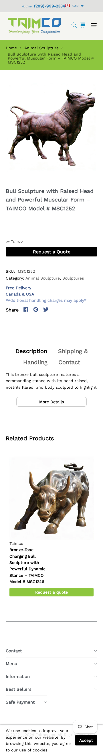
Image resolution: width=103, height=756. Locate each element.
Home (11, 48)
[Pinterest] (36, 309)
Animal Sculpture (41, 48)
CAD (74, 5)
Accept (86, 740)
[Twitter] (46, 309)
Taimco (17, 241)
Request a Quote (51, 251)
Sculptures (73, 278)
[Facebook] (26, 309)
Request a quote (51, 592)
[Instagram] (56, 309)
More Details (51, 402)
